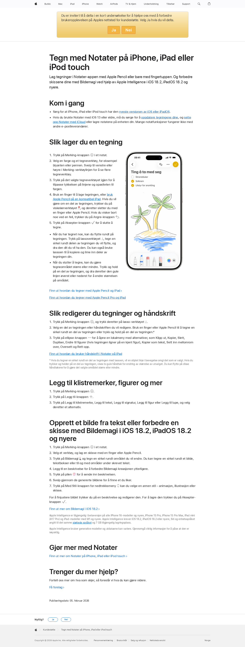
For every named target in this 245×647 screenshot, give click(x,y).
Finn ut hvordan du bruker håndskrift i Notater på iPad (85, 354)
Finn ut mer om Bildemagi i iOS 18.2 (73, 509)
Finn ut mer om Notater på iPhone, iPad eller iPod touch (87, 556)
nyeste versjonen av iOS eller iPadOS (144, 111)
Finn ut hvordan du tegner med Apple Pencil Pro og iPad (87, 297)
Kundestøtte (49, 630)
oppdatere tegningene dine (159, 117)
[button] (199, 4)
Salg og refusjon (138, 640)
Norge (207, 640)
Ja (113, 30)
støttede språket (82, 522)
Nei (128, 30)
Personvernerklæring (103, 640)
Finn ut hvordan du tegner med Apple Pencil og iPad (84, 290)
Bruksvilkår (122, 640)
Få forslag (55, 587)
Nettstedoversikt (157, 640)
